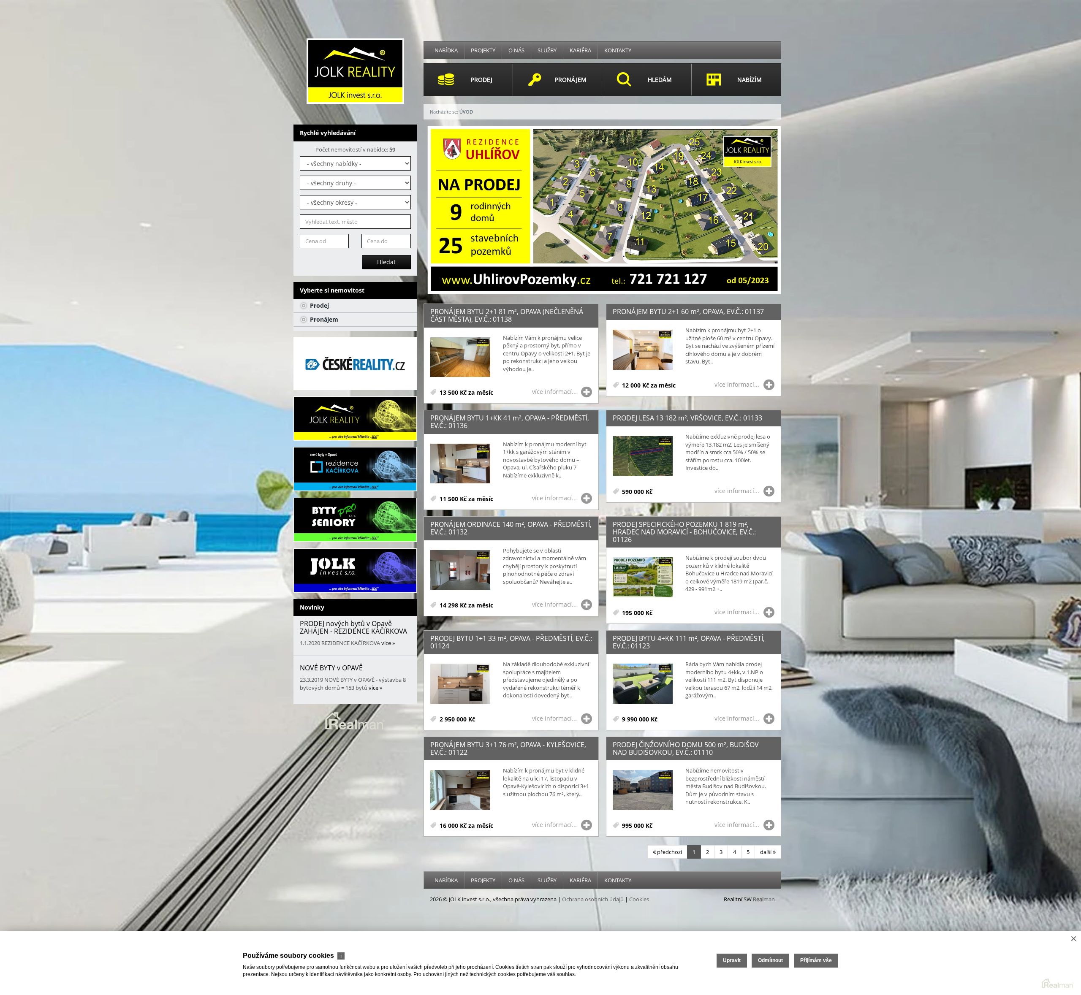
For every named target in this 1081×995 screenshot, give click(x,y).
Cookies (639, 899)
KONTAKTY (617, 50)
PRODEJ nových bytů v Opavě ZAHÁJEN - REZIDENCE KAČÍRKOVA (353, 627)
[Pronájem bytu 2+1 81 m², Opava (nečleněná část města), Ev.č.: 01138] (460, 357)
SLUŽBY (547, 50)
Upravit (732, 960)
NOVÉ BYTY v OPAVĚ (331, 667)
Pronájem (323, 319)
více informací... (554, 392)
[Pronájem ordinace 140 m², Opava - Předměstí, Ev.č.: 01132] (460, 570)
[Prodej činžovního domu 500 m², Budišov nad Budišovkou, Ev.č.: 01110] (643, 790)
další (766, 852)
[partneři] (355, 363)
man (764, 899)
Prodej (318, 305)
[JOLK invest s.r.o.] (355, 70)
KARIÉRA (580, 50)
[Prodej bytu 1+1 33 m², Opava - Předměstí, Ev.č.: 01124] (460, 684)
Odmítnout (770, 960)
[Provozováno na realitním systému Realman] (355, 720)
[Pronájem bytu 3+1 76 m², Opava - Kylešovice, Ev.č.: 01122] (460, 790)
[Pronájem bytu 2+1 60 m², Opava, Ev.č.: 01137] (643, 350)
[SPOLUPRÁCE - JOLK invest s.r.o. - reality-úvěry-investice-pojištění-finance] (355, 570)
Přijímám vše (816, 960)
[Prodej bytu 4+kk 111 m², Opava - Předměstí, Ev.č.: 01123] (643, 684)
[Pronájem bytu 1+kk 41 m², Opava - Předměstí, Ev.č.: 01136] (460, 464)
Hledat (386, 262)
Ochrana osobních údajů (593, 899)
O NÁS (516, 50)
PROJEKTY (483, 50)
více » (388, 643)
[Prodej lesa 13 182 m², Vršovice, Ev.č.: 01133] (643, 456)
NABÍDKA (446, 50)
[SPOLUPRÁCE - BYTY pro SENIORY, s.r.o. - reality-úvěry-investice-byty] (355, 520)
